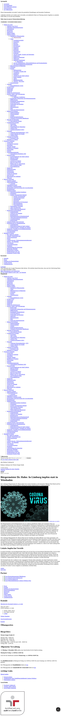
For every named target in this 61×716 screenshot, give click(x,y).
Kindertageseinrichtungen (16, 117)
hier (27, 665)
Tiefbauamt (16, 58)
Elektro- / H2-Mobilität (13, 241)
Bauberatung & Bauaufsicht (14, 210)
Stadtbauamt (16, 56)
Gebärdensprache (8, 264)
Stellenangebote (17, 70)
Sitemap (6, 593)
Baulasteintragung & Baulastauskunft (19, 216)
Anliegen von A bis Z (12, 26)
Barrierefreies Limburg (12, 250)
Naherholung (10, 170)
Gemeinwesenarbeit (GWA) (17, 129)
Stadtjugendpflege (14, 112)
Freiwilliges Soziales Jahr (19, 71)
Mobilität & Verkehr (9, 233)
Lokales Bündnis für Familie (17, 134)
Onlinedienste (10, 29)
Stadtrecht (9, 91)
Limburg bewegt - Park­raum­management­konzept (19, 240)
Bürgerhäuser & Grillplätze (14, 176)
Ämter (11, 39)
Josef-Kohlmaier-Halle (16, 165)
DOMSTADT (10, 87)
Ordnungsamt (16, 51)
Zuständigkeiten (14, 212)
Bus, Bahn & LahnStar (13, 234)
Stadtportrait (10, 88)
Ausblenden (4, 22)
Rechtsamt (16, 50)
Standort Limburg (11, 180)
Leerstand (12, 183)
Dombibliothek (14, 159)
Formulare (12, 67)
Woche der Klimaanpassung (17, 109)
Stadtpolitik (10, 90)
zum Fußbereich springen (10, 6)
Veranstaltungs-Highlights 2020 (18, 153)
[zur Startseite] (13, 272)
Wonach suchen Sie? (6, 458)
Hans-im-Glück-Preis (15, 162)
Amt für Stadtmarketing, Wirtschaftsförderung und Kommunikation (30, 63)
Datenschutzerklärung (9, 590)
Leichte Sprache (8, 262)
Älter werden (13, 125)
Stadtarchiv (10, 168)
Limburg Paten (14, 135)
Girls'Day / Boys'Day (18, 81)
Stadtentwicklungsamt (18, 57)
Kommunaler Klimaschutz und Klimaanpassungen (22, 98)
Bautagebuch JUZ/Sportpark (20, 202)
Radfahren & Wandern (12, 148)
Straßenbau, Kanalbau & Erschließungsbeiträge (19, 229)
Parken (8, 239)
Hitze (11, 108)
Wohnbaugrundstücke (12, 230)
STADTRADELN (15, 102)
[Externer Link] (32, 576)
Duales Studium (17, 77)
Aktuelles (9, 84)
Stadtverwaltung (11, 34)
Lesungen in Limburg (15, 161)
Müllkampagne (14, 100)
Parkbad (9, 151)
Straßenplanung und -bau (13, 251)
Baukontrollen (13, 220)
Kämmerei (16, 47)
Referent (15, 43)
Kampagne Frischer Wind (13, 253)
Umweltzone (10, 243)
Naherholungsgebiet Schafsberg (18, 192)
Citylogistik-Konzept (12, 244)
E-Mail (5, 613)
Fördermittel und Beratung (16, 104)
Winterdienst (20, 61)
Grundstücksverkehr (18, 40)
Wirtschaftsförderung (12, 182)
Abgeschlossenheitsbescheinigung (18, 217)
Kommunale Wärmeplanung (17, 101)
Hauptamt (15, 44)
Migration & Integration (13, 119)
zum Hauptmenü (8, 5)
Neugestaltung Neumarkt (16, 206)
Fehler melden (7, 594)
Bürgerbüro (10, 30)
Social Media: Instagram (10, 688)
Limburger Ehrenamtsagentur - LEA (19, 132)
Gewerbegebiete (11, 231)
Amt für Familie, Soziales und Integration (23, 54)
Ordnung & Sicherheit (12, 136)
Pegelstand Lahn (14, 138)
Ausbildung (16, 73)
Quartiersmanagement (18, 197)
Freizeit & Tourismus (9, 141)
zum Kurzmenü (8, 8)
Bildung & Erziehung (12, 111)
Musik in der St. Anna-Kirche (17, 163)
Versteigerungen (14, 83)
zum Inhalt (6, 4)
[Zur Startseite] (10, 459)
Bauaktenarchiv (14, 214)
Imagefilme (10, 145)
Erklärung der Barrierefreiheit (11, 261)
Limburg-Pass (13, 128)
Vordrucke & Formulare (16, 213)
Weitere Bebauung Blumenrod (17, 209)
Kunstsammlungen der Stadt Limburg (19, 156)
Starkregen (13, 105)
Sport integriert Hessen (16, 121)
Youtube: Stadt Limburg (10, 686)
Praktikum (16, 74)
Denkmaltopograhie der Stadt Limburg (20, 226)
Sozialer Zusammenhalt (19, 196)
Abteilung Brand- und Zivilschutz (15, 222)
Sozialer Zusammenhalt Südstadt (18, 195)
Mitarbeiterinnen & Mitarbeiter (17, 66)
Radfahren (9, 246)
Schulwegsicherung (12, 237)
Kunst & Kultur (11, 155)
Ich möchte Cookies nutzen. (14, 22)
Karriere (12, 68)
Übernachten (10, 149)
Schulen (12, 115)
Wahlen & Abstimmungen (13, 92)
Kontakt (6, 587)
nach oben (3, 569)
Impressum (6, 591)
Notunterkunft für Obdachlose (17, 126)
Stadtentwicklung (11, 190)
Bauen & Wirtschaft (9, 179)
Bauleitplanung (11, 189)
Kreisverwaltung (8, 677)
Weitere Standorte (5, 616)
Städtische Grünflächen (19, 97)
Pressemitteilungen (15, 166)
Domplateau (13, 193)
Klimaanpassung (14, 107)
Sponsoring (16, 200)
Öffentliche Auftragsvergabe (14, 186)
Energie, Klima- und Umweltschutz (16, 94)
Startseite (6, 258)
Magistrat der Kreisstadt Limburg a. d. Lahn (12, 604)
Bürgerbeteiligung (17, 203)
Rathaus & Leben (8, 24)
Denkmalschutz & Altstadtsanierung (16, 223)
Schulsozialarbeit (14, 114)
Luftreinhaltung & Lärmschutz (14, 247)
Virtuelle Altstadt (11, 146)
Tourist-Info (10, 142)
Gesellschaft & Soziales (13, 122)
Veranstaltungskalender (13, 152)
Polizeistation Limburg (9, 679)
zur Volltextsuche (8, 9)
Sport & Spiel (10, 175)
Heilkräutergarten (11, 169)
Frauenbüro (16, 41)
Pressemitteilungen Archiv (16, 85)
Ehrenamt (9, 131)
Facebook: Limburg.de (9, 685)
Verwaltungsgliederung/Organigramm (22, 64)
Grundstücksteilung (15, 219)
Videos (15, 78)
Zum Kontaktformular (6, 619)
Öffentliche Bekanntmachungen (15, 27)
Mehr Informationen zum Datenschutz (10, 271)
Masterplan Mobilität (12, 248)
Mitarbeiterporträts (18, 80)
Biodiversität (13, 95)
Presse (5, 259)
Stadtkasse (16, 48)
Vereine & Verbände (12, 173)
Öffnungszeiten (17, 37)
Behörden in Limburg (12, 139)
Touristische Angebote (12, 144)
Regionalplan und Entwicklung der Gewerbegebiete (20, 187)
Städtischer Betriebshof (19, 60)
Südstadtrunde (16, 199)
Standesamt (10, 31)
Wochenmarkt (10, 172)
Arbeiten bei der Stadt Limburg (21, 75)
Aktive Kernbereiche (15, 207)
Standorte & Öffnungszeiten (17, 36)
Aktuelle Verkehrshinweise (13, 236)
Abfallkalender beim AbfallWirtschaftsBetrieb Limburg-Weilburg (20, 678)
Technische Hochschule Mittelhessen (19, 118)
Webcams (9, 178)
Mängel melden (11, 33)
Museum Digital (14, 158)
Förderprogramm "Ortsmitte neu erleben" (20, 227)
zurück (2, 568)
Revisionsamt (16, 46)
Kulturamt (15, 53)
